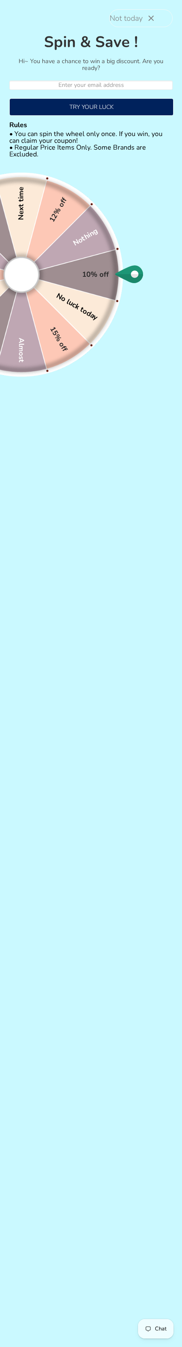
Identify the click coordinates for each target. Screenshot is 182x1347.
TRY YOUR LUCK (91, 107)
